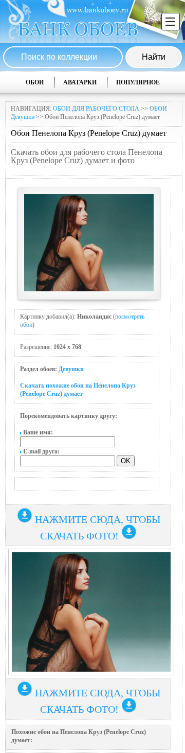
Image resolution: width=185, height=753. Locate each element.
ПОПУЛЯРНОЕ (138, 82)
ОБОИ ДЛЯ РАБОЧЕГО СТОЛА (96, 108)
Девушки (71, 369)
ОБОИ (35, 82)
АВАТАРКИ (80, 82)
